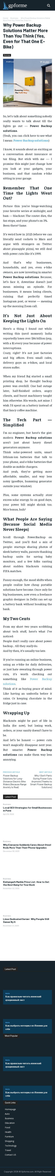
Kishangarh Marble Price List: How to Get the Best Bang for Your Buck (26, 883)
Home (5, 18)
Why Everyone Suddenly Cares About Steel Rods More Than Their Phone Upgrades (27, 846)
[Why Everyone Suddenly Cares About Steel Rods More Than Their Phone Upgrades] (27, 864)
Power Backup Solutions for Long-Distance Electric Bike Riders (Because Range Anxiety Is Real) (14, 781)
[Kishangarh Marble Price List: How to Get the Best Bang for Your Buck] (27, 902)
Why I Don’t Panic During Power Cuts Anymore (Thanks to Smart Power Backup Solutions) (41, 781)
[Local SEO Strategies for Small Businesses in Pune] (27, 827)
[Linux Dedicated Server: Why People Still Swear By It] (27, 939)
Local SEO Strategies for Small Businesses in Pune (27, 809)
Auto (7, 993)
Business (14, 18)
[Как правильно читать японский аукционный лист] (27, 982)
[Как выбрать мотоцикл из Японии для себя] (27, 1011)
